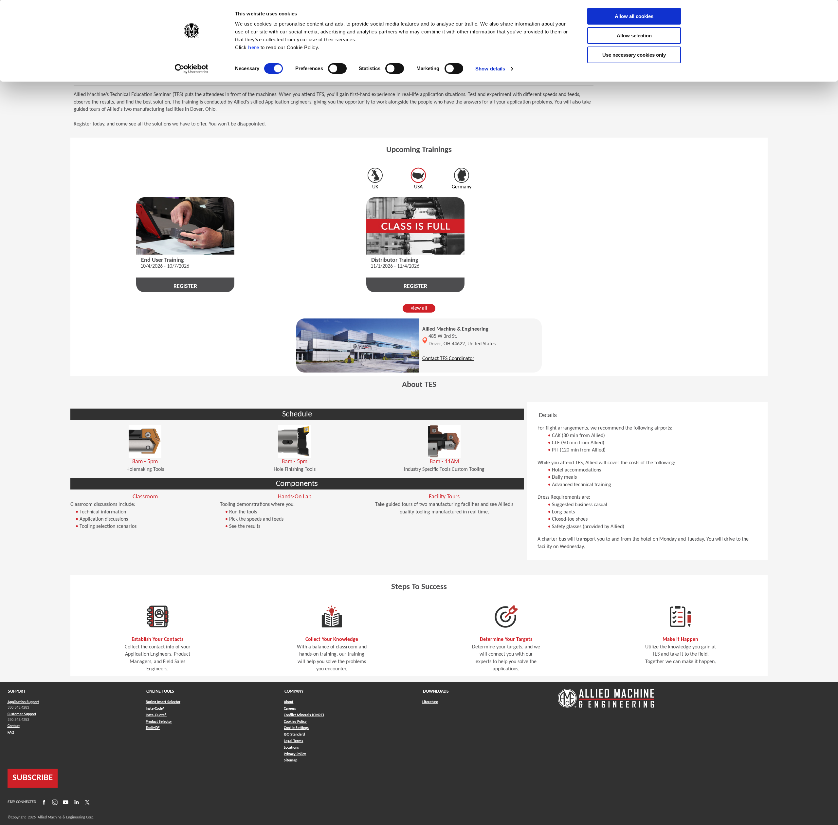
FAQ (11, 733)
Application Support (23, 702)
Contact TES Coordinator (448, 358)
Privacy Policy (295, 754)
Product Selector (159, 721)
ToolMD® (153, 728)
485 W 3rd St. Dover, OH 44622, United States (462, 340)
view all (419, 308)
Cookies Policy (295, 722)
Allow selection (634, 35)
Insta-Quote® (156, 715)
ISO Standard (294, 735)
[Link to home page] (606, 695)
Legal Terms (293, 741)
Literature (430, 702)
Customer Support (22, 714)
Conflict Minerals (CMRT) (304, 715)
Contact (14, 726)
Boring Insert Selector (163, 702)
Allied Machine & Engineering (455, 329)
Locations (291, 748)
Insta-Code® (155, 708)
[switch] (337, 68)
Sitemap (290, 760)
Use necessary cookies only (634, 55)
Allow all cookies (634, 16)
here (253, 47)
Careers (290, 709)
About (288, 702)
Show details (490, 68)
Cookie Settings (296, 728)
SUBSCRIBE (32, 778)
